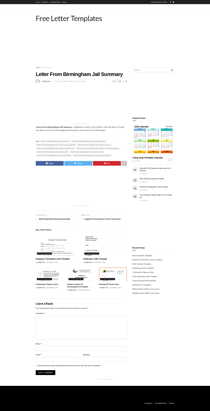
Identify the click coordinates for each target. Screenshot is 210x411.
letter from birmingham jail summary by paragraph (56, 145)
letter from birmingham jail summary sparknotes (92, 155)
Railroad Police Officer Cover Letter (145, 289)
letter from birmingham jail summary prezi (87, 152)
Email (39, 355)
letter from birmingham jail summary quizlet (54, 155)
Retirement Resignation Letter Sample (154, 187)
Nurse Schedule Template (142, 255)
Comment (40, 313)
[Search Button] (171, 69)
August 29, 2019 (61, 81)
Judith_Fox (46, 81)
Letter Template (47, 67)
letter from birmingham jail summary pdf (52, 152)
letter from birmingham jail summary (55, 141)
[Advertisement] (105, 47)
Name (39, 344)
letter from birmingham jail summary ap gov (88, 141)
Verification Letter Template (95, 259)
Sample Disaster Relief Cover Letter (146, 293)
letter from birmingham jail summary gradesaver (55, 148)
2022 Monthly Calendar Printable (152, 179)
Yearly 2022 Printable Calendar (147, 158)
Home (38, 2)
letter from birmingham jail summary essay (94, 145)
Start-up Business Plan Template (144, 276)
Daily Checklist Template (141, 264)
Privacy (64, 2)
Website (86, 355)
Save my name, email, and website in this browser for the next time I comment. (69, 365)
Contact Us (44, 2)
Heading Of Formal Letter (109, 284)
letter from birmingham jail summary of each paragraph (98, 148)
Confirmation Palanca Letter (47, 284)
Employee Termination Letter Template (53, 259)
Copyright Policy (55, 2)
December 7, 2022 (115, 287)
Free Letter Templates (69, 18)
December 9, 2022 (52, 262)
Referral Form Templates (141, 285)
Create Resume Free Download (144, 281)
